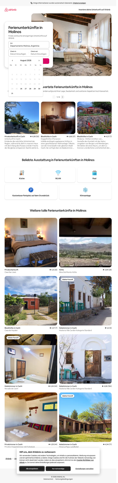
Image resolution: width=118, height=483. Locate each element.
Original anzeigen (79, 3)
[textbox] (18, 54)
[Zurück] (54, 97)
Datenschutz (48, 479)
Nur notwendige (58, 469)
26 (21, 89)
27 (26, 89)
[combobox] (28, 45)
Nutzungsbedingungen (64, 479)
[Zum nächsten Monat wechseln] (39, 60)
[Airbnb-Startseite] (10, 9)
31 (12, 93)
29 (35, 89)
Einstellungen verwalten (84, 469)
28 (30, 89)
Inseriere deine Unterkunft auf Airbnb (94, 9)
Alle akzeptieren (32, 469)
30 (39, 89)
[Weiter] (62, 97)
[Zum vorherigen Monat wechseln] (12, 60)
